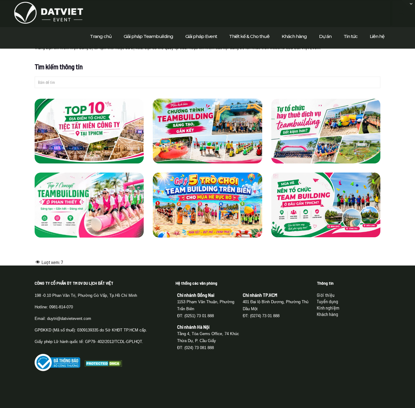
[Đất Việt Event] (48, 12)
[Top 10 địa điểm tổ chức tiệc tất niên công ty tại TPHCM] (89, 131)
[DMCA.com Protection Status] (103, 365)
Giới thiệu (325, 295)
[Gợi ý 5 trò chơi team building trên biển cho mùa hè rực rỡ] (207, 205)
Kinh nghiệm (328, 307)
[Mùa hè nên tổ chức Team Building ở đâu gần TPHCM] (326, 205)
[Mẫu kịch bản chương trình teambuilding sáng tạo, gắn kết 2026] (207, 131)
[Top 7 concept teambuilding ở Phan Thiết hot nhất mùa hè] (89, 205)
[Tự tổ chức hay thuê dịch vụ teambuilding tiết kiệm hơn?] (326, 131)
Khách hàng (327, 314)
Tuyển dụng (327, 301)
